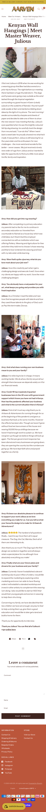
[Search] (39, 9)
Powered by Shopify (35, 783)
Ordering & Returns (9, 741)
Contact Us (5, 735)
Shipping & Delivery (9, 738)
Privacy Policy (6, 752)
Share (14, 639)
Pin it (23, 639)
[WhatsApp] (29, 639)
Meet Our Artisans (14, 16)
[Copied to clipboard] (35, 639)
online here (11, 629)
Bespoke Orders (7, 745)
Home (4, 16)
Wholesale (5, 748)
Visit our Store (29, 735)
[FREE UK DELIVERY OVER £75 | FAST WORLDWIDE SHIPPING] (23, 2)
